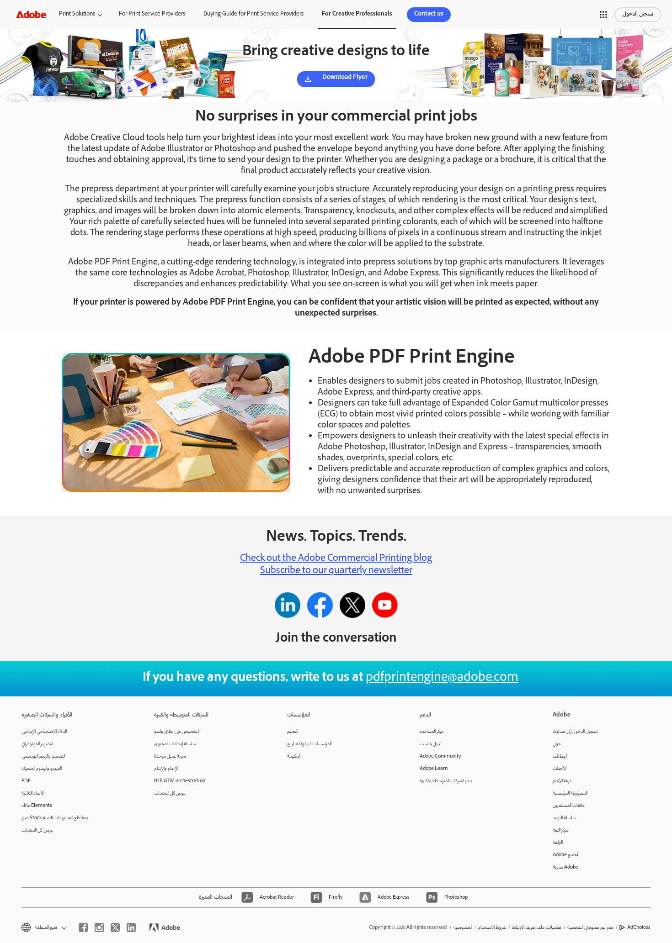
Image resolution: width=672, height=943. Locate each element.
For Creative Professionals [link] (357, 14)
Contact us (428, 14)
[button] (603, 14)
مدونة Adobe (565, 867)
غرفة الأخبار (562, 781)
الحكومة (293, 756)
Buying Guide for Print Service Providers (253, 14)
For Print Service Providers (152, 14)
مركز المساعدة (431, 732)
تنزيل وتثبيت (431, 744)
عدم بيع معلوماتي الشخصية (590, 928)
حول (557, 744)
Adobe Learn (434, 769)
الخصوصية (462, 928)
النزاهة (558, 843)
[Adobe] (31, 14)
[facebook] (83, 927)
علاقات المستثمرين (569, 806)
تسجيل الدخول (638, 14)
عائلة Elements (36, 806)
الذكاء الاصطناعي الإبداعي (44, 732)
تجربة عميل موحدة (170, 756)
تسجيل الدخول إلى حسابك (575, 732)
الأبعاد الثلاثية (32, 793)
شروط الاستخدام (492, 928)
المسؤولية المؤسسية (570, 793)
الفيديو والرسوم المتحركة (41, 769)
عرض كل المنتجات (37, 830)
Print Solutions (77, 14)
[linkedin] (131, 927)
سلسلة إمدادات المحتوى (175, 744)
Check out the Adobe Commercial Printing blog (336, 559)
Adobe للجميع (566, 855)
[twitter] (115, 927)
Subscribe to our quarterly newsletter (336, 571)
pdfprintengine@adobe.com (442, 678)
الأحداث (559, 769)
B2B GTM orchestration (179, 781)
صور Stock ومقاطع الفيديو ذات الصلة (55, 818)
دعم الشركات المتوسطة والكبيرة (446, 781)
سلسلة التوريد (564, 818)
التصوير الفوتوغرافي (37, 744)
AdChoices (639, 928)
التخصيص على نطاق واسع (176, 732)
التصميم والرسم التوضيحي (43, 756)
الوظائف (560, 756)
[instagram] (99, 927)
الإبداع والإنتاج (166, 769)
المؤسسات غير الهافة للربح (309, 744)
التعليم (292, 732)
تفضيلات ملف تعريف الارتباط (536, 928)
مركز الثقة (560, 830)
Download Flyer (345, 78)
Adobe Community (440, 756)
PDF (26, 781)
